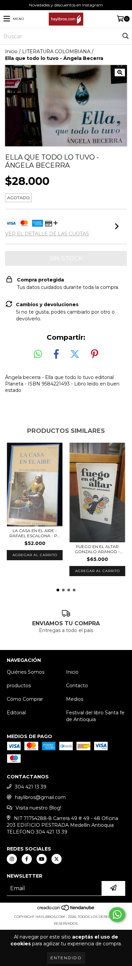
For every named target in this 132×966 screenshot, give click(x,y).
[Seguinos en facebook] (27, 859)
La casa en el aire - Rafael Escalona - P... (34, 533)
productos (19, 685)
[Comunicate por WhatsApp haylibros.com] (117, 914)
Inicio (11, 51)
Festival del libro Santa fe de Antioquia (95, 716)
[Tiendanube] (66, 910)
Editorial (16, 713)
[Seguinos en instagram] (12, 859)
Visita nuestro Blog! (38, 808)
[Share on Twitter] (74, 354)
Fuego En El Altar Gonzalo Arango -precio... (97, 549)
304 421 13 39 (30, 787)
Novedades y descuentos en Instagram (66, 4)
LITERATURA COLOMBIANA (56, 51)
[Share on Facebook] (56, 354)
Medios (74, 699)
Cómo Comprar (25, 699)
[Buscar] (125, 36)
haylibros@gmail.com (40, 797)
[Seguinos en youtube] (42, 859)
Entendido (66, 957)
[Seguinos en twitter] (56, 859)
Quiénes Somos (25, 672)
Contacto (77, 685)
